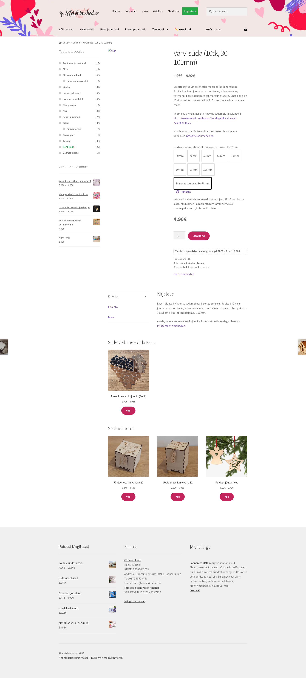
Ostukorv (158, 11)
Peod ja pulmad (109, 29)
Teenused (158, 29)
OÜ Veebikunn (132, 560)
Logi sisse (190, 11)
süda (197, 267)
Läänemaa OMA (199, 563)
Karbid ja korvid (71, 93)
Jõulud (76, 42)
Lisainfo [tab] (113, 307)
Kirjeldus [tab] (113, 296)
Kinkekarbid (87, 29)
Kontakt (116, 11)
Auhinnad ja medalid (74, 63)
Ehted (66, 69)
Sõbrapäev (69, 135)
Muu (65, 110)
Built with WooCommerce (106, 657)
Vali (128, 410)
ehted (183, 267)
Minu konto (131, 11)
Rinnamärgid (74, 129)
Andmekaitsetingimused (74, 657)
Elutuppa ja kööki (135, 29)
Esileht (66, 42)
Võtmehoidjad (71, 152)
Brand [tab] (111, 317)
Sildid (66, 122)
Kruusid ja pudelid (73, 99)
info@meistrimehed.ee (199, 136)
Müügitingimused (134, 601)
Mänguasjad (69, 105)
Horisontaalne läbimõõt (206, 147)
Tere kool (68, 146)
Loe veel (195, 590)
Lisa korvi (199, 235)
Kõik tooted (66, 29)
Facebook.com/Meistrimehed (142, 587)
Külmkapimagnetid (77, 81)
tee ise (205, 267)
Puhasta (186, 191)
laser (191, 267)
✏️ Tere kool (183, 29)
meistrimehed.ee (184, 274)
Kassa (145, 11)
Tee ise (200, 263)
